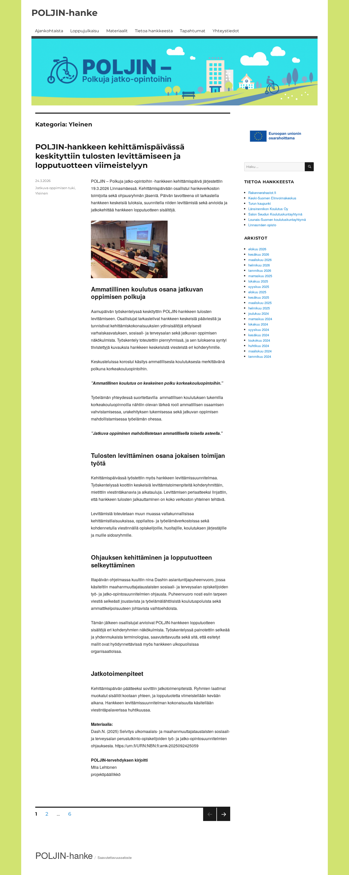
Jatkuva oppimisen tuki (55, 188)
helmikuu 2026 (259, 265)
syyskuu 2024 (258, 329)
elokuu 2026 (257, 248)
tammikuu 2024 (259, 356)
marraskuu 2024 (260, 318)
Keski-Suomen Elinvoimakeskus (272, 198)
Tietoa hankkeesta (154, 30)
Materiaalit (117, 30)
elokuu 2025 (257, 291)
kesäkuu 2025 (258, 297)
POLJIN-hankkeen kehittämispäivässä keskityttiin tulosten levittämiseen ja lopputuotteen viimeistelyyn (109, 156)
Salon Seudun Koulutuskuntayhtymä (275, 214)
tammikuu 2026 (259, 270)
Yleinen (41, 193)
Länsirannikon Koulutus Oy (268, 208)
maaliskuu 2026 (260, 259)
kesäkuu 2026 (258, 254)
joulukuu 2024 (258, 313)
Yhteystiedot (226, 30)
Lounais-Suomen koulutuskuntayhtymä (277, 219)
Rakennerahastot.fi (262, 192)
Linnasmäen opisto (262, 224)
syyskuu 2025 (258, 286)
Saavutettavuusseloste (115, 857)
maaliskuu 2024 (260, 351)
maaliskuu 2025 (260, 302)
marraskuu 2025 (260, 275)
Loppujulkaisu (84, 30)
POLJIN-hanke (64, 12)
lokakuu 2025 (258, 281)
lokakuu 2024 (258, 324)
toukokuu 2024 (259, 340)
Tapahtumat (192, 30)
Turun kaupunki (259, 203)
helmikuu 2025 (259, 308)
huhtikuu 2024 (258, 345)
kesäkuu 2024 (258, 334)
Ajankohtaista (49, 30)
